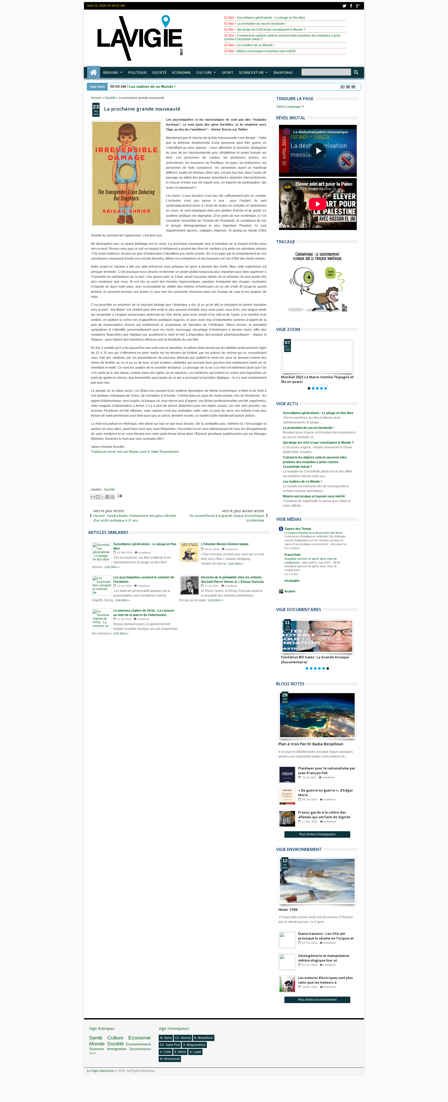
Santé (95, 1037)
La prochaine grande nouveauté (142, 108)
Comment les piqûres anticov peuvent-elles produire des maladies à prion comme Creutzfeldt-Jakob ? (315, 462)
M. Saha (166, 1038)
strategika (291, 581)
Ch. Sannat (183, 1038)
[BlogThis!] (97, 496)
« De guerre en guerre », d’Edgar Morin (325, 792)
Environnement (138, 1044)
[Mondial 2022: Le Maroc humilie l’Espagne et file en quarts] (317, 356)
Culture (204, 72)
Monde (97, 1043)
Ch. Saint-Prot (170, 1045)
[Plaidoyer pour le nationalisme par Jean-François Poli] (287, 774)
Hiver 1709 (287, 909)
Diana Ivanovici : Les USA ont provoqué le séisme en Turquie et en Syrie (326, 936)
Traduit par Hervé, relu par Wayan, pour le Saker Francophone (135, 452)
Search (355, 72)
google (357, 6)
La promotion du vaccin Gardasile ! (261, 23)
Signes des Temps (297, 529)
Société (159, 72)
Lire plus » (112, 567)
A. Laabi (195, 1052)
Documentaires (140, 1049)
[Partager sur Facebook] (107, 496)
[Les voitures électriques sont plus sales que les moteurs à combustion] (287, 984)
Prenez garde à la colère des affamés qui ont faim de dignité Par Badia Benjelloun (324, 814)
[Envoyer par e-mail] (92, 496)
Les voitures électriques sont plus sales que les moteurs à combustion (325, 980)
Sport (227, 72)
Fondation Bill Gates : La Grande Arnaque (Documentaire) (315, 659)
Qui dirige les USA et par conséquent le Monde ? (271, 29)
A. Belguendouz (194, 1045)
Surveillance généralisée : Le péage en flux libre (271, 17)
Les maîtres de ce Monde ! (255, 45)
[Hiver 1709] (317, 880)
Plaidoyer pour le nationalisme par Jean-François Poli (326, 770)
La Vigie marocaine (100, 1071)
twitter (344, 6)
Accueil (93, 72)
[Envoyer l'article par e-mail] (119, 496)
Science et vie (251, 72)
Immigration (117, 1049)
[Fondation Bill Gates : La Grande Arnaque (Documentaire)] (317, 636)
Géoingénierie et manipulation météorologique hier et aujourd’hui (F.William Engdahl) (324, 958)
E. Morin (180, 1052)
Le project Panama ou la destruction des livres (313, 532)
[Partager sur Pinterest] (112, 496)
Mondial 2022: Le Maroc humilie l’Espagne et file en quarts (317, 379)
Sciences (96, 1049)
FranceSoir (292, 555)
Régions (110, 72)
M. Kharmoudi (170, 1059)
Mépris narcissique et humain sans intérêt (266, 51)
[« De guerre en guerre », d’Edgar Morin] (287, 797)
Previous (355, 364)
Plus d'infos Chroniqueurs (317, 834)
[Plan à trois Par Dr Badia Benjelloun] (317, 715)
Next (279, 364)
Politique (137, 72)
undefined (144, 552)
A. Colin (165, 1052)
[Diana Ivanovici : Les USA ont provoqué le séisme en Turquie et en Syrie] (287, 940)
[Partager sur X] (102, 496)
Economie (181, 72)
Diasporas (283, 72)
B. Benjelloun (203, 1038)
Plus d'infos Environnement (317, 1000)
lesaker (290, 591)
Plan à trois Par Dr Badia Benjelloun (310, 743)
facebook (351, 6)
